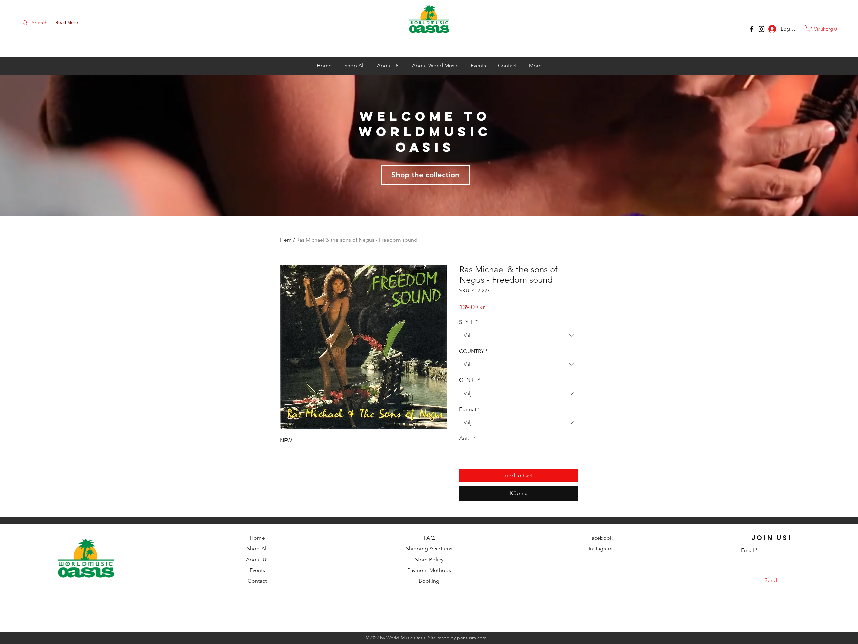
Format (469, 409)
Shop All (257, 548)
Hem (286, 240)
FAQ (429, 538)
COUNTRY (473, 351)
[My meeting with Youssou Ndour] (761, 29)
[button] (68, 23)
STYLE (468, 322)
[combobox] (518, 335)
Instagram (600, 548)
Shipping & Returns (429, 548)
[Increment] (484, 451)
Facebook (600, 538)
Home (257, 538)
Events (257, 570)
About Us (257, 559)
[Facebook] (752, 29)
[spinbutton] (475, 451)
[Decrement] (465, 451)
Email (747, 550)
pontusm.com (471, 638)
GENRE (469, 380)
